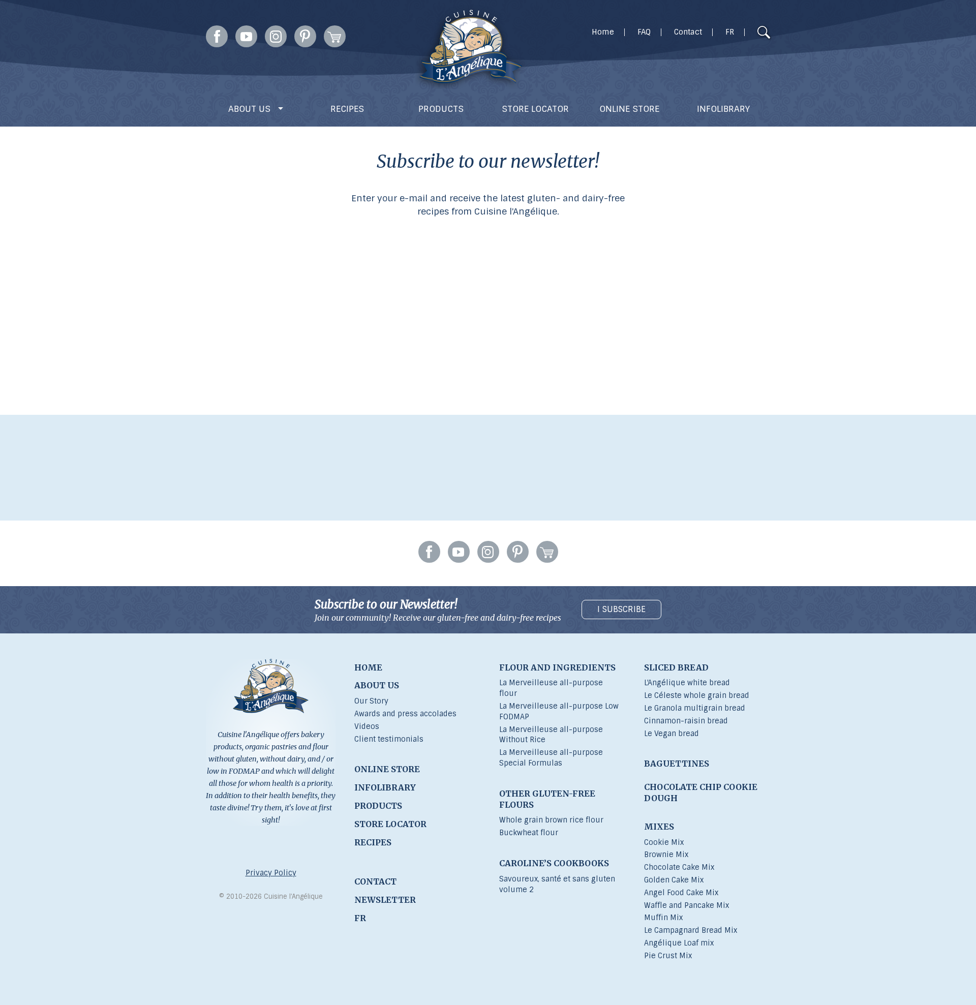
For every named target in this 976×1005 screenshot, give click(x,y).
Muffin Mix (663, 917)
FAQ (644, 32)
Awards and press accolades (405, 713)
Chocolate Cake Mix (679, 867)
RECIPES (347, 108)
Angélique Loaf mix (679, 943)
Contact (688, 32)
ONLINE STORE (629, 108)
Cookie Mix (664, 842)
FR (729, 32)
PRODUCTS (441, 108)
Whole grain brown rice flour (551, 820)
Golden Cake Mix (674, 880)
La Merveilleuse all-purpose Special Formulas (551, 758)
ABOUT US (250, 108)
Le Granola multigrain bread (694, 708)
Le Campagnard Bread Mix (690, 930)
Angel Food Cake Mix (681, 892)
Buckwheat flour (528, 832)
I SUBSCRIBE (621, 609)
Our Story (371, 701)
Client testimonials (388, 739)
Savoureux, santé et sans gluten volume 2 (557, 884)
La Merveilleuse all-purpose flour (551, 688)
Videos (366, 726)
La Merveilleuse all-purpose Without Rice (551, 735)
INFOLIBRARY (723, 108)
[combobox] (744, 33)
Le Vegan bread (671, 733)
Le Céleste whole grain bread (696, 695)
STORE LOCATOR (535, 108)
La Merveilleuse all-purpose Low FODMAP (559, 711)
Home (603, 32)
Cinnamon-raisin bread (686, 720)
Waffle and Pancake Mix (686, 905)
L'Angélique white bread (687, 682)
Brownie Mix (666, 854)
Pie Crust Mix (668, 955)
